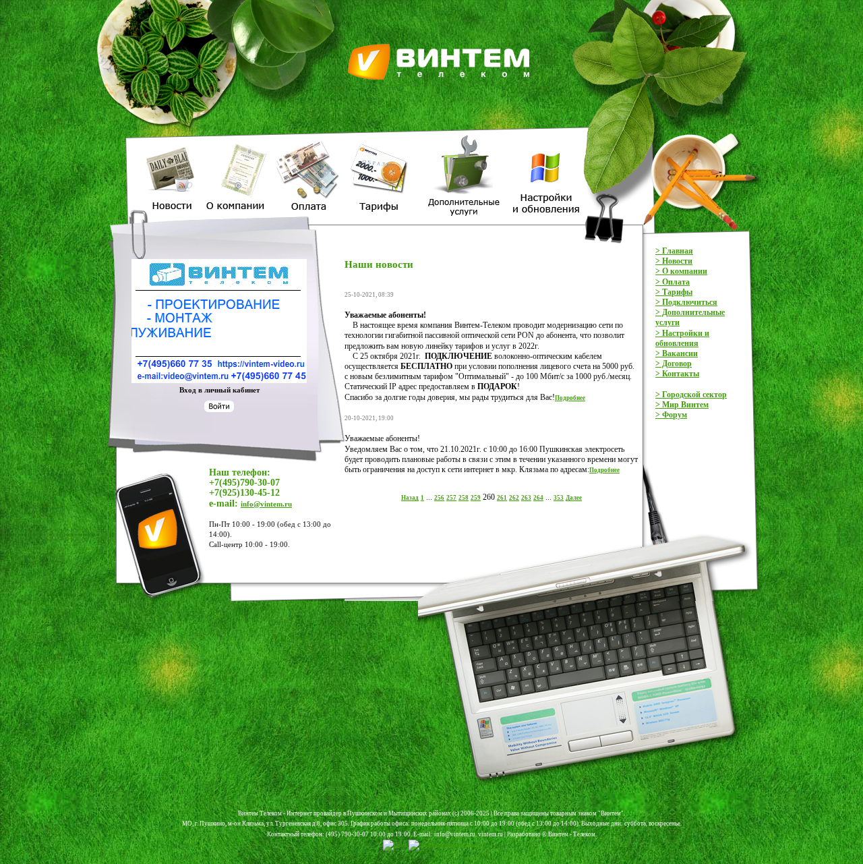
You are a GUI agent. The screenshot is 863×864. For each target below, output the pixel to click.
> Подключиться (686, 302)
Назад (410, 497)
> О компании (681, 271)
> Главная (674, 251)
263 (526, 497)
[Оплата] (308, 137)
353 (559, 497)
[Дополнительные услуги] (462, 137)
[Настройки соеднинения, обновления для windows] (544, 137)
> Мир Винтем (682, 404)
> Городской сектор (691, 394)
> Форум (671, 415)
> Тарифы (673, 292)
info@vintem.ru (266, 504)
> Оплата (672, 282)
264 (538, 497)
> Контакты (677, 373)
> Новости (673, 261)
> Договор (673, 363)
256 (439, 497)
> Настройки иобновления (682, 338)
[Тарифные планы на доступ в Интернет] (382, 137)
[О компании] (237, 137)
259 (476, 497)
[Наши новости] (174, 137)
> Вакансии (676, 353)
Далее (574, 497)
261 (502, 497)
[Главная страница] (442, 4)
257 (451, 497)
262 (514, 497)
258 (463, 497)
